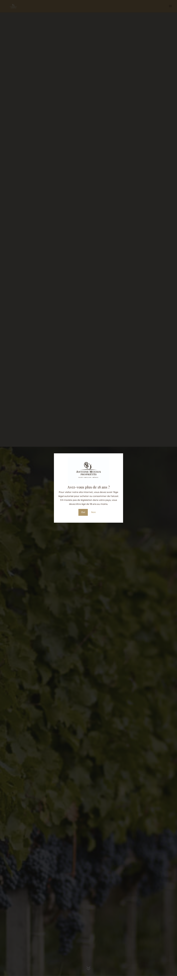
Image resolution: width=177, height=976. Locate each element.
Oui (83, 512)
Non (93, 512)
